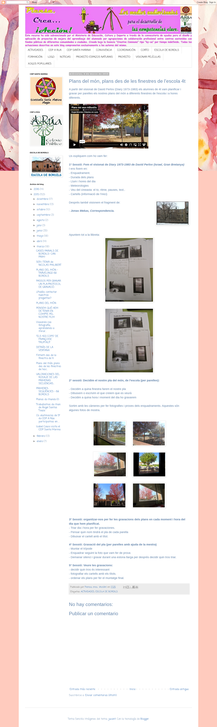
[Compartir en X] (130, 587)
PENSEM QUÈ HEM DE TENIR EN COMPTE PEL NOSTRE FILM (47, 312)
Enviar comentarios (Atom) (101, 695)
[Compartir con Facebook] (133, 587)
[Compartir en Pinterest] (136, 587)
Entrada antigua (179, 689)
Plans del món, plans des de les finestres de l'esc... (48, 366)
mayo (40, 236)
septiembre (44, 215)
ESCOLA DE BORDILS (166, 50)
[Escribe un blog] (127, 587)
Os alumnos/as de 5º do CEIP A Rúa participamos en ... (48, 418)
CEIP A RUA (54, 50)
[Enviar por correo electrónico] (124, 587)
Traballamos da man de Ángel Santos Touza (48, 408)
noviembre (43, 204)
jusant (112, 719)
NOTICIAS (65, 57)
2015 (37, 194)
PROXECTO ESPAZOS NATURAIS (94, 57)
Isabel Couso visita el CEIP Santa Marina (48, 428)
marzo (41, 247)
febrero (41, 436)
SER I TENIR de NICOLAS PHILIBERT (48, 263)
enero (40, 441)
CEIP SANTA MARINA (79, 50)
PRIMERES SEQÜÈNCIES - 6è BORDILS (47, 391)
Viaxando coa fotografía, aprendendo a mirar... (45, 326)
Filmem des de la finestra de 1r (46, 356)
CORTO (145, 50)
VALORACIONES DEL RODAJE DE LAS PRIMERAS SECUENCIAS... (48, 378)
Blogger (144, 719)
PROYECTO (124, 57)
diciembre (43, 199)
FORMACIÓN (35, 57)
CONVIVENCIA (104, 50)
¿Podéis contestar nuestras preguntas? (46, 295)
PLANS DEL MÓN (46, 303)
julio (39, 225)
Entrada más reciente (82, 689)
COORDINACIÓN (126, 50)
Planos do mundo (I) (47, 399)
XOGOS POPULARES (39, 64)
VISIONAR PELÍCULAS (148, 57)
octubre (41, 210)
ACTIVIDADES (35, 50)
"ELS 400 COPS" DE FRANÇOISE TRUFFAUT (47, 339)
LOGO (51, 57)
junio (40, 231)
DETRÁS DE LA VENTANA (44, 348)
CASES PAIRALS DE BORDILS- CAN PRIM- (47, 254)
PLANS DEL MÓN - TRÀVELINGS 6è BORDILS (47, 273)
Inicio (132, 689)
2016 (37, 189)
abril (40, 241)
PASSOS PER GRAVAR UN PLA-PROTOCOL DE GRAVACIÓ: (48, 284)
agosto (41, 220)
